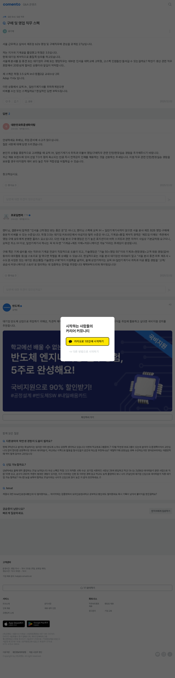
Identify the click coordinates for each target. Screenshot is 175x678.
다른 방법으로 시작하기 (86, 351)
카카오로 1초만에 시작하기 (89, 341)
